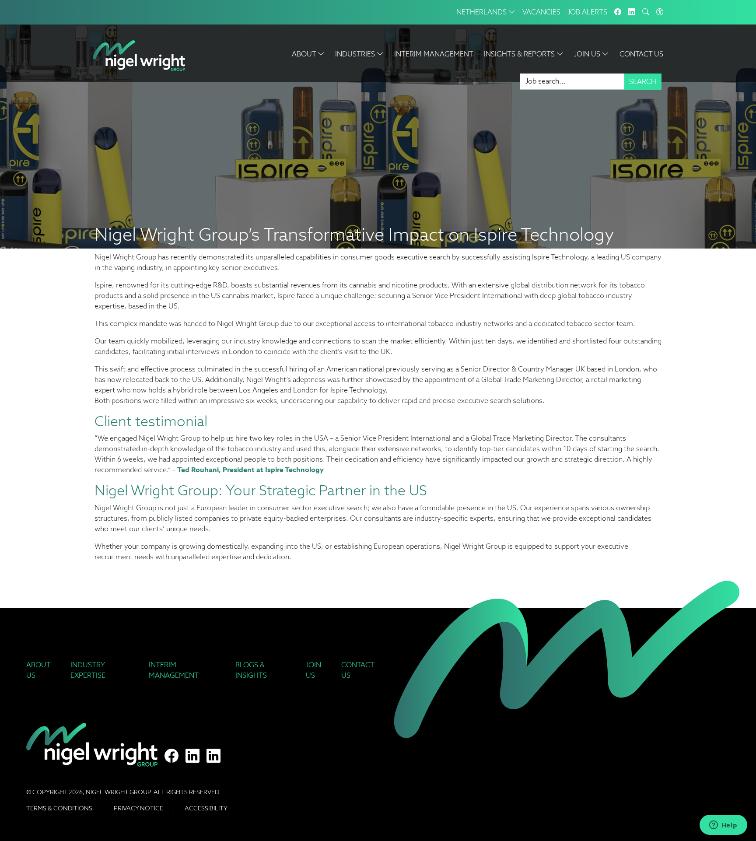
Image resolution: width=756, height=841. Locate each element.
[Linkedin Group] (632, 12)
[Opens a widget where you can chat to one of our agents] (723, 826)
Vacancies (541, 12)
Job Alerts (587, 12)
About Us (38, 670)
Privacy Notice (138, 808)
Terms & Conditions (59, 808)
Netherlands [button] (482, 12)
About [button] (305, 54)
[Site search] (646, 12)
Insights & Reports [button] (520, 54)
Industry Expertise (87, 670)
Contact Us (641, 54)
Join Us (313, 670)
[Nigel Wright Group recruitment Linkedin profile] (193, 756)
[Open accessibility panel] (660, 12)
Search (642, 81)
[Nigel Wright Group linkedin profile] (213, 756)
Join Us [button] (588, 54)
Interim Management (433, 54)
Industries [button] (356, 54)
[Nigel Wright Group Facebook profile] (171, 756)
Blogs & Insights (251, 670)
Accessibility (206, 808)
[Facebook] (618, 12)
